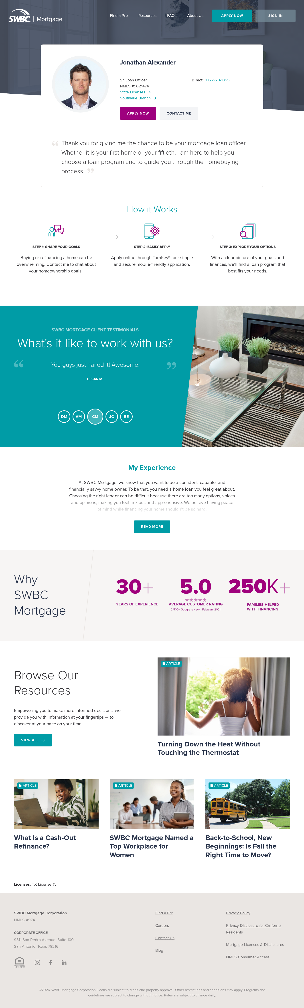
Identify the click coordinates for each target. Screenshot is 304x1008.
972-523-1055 (217, 80)
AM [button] (79, 416)
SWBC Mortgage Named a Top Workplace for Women (152, 846)
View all (30, 740)
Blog (159, 950)
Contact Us (164, 937)
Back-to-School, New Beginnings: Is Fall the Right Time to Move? (241, 846)
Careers (162, 925)
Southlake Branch (135, 98)
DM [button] (64, 416)
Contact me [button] (179, 113)
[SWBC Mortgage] (35, 15)
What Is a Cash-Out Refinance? (45, 842)
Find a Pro (164, 913)
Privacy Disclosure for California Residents (253, 929)
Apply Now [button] (232, 16)
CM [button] (93, 416)
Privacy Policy (238, 913)
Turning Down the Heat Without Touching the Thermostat (209, 748)
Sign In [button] (275, 16)
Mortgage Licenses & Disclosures (255, 944)
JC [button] (109, 416)
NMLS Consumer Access (248, 957)
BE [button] (126, 416)
